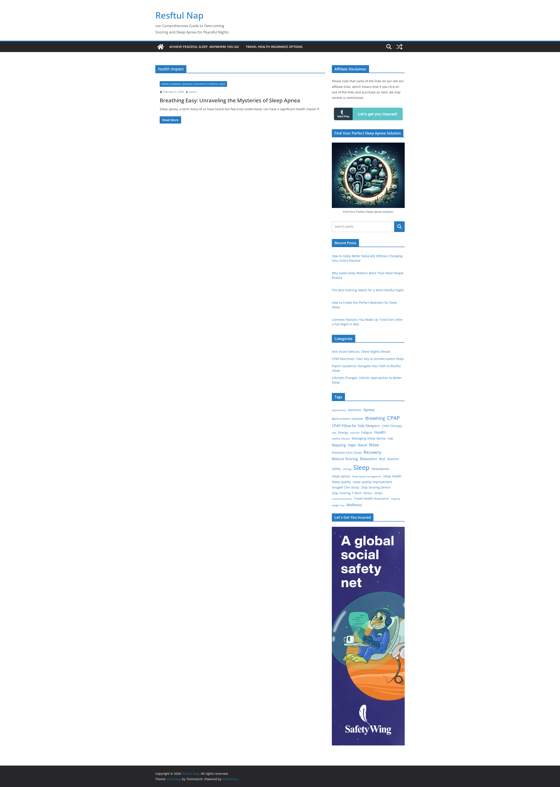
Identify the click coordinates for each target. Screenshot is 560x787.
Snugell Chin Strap (345, 487)
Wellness (354, 504)
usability (395, 498)
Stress (367, 493)
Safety (336, 469)
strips (378, 493)
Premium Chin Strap (347, 452)
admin (193, 92)
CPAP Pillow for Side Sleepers (356, 425)
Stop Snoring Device (375, 487)
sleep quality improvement (372, 482)
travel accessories (342, 498)
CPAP (393, 417)
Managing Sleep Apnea (369, 438)
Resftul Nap (179, 15)
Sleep (361, 467)
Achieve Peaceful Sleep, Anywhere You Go (204, 47)
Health (379, 432)
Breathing (375, 418)
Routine (393, 459)
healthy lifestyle (341, 438)
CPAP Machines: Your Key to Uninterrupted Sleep (368, 359)
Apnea (368, 409)
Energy (343, 432)
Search (399, 226)
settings (347, 469)
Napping (339, 445)
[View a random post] (399, 47)
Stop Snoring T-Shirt (346, 493)
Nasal (362, 445)
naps (352, 444)
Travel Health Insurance (371, 498)
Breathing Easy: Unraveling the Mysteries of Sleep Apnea (230, 100)
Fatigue (366, 432)
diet (334, 432)
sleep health (392, 476)
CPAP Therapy (392, 426)
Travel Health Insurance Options (274, 47)
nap (390, 438)
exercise (354, 432)
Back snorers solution (347, 419)
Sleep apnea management (366, 476)
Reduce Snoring (345, 458)
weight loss (338, 505)
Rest (382, 459)
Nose (374, 444)
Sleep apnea (341, 476)
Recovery (372, 452)
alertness (354, 410)
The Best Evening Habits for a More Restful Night (368, 290)
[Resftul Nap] (160, 47)
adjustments (339, 410)
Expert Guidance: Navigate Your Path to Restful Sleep (193, 84)
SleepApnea (380, 469)
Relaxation (368, 458)
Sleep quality (341, 482)
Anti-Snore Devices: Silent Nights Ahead (361, 351)
